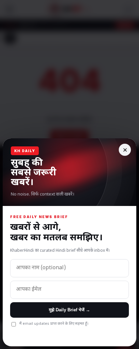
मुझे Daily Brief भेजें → (69, 309)
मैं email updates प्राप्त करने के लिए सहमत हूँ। (53, 323)
